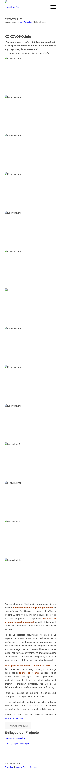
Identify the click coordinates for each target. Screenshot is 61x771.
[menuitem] (8, 767)
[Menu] (51, 7)
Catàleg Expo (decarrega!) (17, 743)
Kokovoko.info (13, 18)
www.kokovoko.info (14, 718)
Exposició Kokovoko (15, 737)
